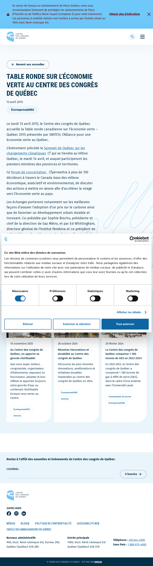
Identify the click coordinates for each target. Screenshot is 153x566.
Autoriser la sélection (76, 324)
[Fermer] (149, 14)
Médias (11, 523)
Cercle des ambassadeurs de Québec (29, 529)
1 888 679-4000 (137, 544)
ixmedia (100, 562)
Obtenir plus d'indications (124, 14)
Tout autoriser (125, 324)
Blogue (25, 523)
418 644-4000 (137, 540)
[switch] (57, 298)
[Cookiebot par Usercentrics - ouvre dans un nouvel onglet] (132, 239)
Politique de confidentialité (53, 523)
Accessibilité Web (88, 523)
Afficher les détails (129, 312)
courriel (13, 469)
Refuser (28, 324)
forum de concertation (31, 172)
